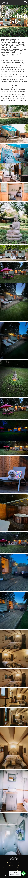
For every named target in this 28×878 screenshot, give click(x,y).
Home (9, 862)
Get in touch (14, 871)
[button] (25, 2)
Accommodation (14, 865)
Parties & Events (8, 868)
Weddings (17, 862)
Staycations (21, 868)
